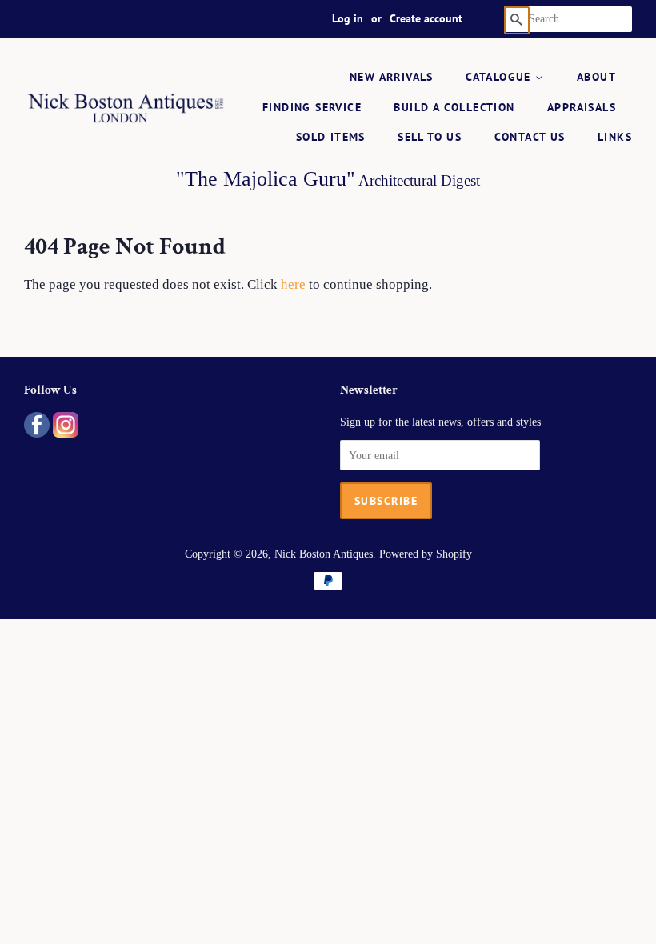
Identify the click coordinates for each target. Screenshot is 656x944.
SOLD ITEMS (331, 137)
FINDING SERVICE (312, 107)
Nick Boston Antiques (323, 553)
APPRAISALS (581, 107)
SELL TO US (430, 137)
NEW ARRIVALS (392, 77)
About (596, 77)
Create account (426, 18)
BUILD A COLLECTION (454, 107)
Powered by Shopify (425, 553)
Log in (347, 18)
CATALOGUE (500, 77)
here (293, 284)
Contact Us (530, 137)
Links (615, 137)
